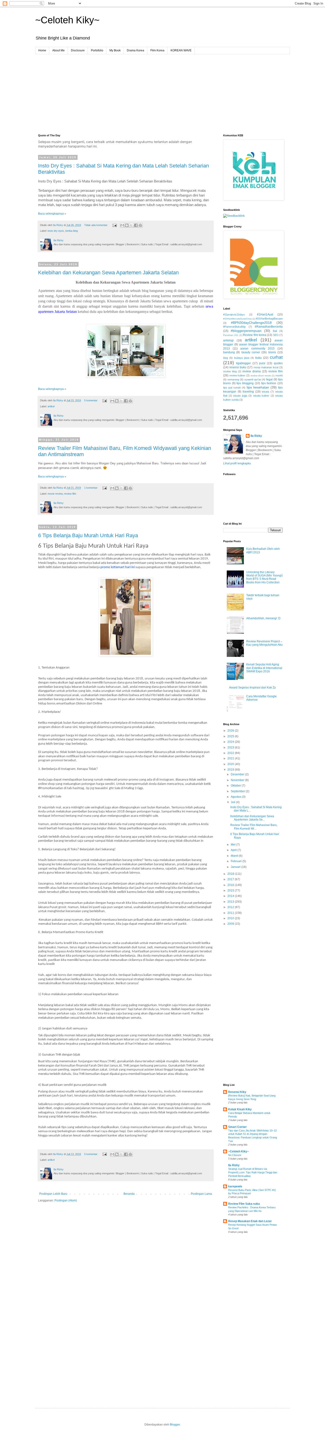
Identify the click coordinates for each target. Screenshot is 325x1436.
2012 (231, 907)
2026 (231, 730)
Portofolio (97, 50)
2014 (231, 896)
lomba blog (71, 230)
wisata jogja (240, 395)
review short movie (261, 375)
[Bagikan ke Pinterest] (140, 225)
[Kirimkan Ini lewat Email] (122, 225)
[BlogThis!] (126, 225)
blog (225, 357)
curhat (276, 357)
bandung (229, 352)
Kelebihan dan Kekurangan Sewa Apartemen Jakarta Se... (252, 818)
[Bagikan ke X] (131, 225)
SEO (276, 335)
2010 (231, 918)
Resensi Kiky (237, 1092)
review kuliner (237, 375)
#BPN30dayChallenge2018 (251, 323)
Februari (236, 861)
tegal (269, 379)
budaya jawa (241, 357)
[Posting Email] (114, 225)
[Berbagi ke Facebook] (135, 225)
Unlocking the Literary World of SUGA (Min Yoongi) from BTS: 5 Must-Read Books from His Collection (264, 577)
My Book (115, 50)
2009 (231, 923)
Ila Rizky (256, 436)
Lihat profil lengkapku (237, 463)
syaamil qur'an (252, 379)
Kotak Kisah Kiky (240, 1109)
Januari (236, 867)
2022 (231, 753)
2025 (231, 736)
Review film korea (254, 335)
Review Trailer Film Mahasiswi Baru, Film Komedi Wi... (253, 826)
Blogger (175, 1424)
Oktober (236, 785)
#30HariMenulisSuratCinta (237, 318)
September (238, 791)
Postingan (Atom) (65, 1200)
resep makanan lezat (266, 367)
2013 (231, 901)
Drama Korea (135, 50)
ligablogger (243, 363)
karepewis (235, 1186)
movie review (55, 493)
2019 (231, 769)
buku (258, 357)
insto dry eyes (56, 230)
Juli (233, 802)
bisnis (272, 352)
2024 (231, 741)
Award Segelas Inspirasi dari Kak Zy (252, 687)
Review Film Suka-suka (244, 1203)
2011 (231, 913)
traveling (248, 391)
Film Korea (157, 50)
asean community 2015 (257, 348)
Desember (238, 774)
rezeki (279, 375)
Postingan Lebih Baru (53, 1193)
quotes (278, 363)
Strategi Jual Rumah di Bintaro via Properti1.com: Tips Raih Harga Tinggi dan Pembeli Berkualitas (252, 1172)
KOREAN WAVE (181, 50)
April (234, 850)
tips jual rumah (232, 387)
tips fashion (268, 383)
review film (70, 493)
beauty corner (250, 352)
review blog (230, 371)
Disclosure (78, 50)
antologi (228, 340)
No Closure (234, 1155)
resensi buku (237, 367)
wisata (265, 391)
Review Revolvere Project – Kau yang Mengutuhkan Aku (264, 643)
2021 (231, 758)
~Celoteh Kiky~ (67, 20)
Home (42, 50)
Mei (233, 844)
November (238, 780)
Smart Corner (237, 1127)
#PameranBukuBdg (234, 326)
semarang (233, 379)
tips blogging (245, 383)
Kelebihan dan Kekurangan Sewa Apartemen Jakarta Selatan (108, 272)
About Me (58, 50)
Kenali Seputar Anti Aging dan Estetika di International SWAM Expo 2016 (264, 668)
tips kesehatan (258, 387)
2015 (231, 890)
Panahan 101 (230, 335)
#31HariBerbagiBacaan (269, 318)
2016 (231, 885)
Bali (275, 330)
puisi (262, 363)
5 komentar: (91, 400)
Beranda (129, 1193)
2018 (231, 873)
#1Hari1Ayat (265, 314)
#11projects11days (234, 314)
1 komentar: (91, 487)
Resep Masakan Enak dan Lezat (249, 1221)
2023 (231, 747)
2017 (231, 879)
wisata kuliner (261, 395)
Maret (235, 855)
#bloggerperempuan (246, 331)
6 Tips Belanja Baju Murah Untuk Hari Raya (88, 535)
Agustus (236, 796)
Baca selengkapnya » (52, 213)
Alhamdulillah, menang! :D (263, 618)
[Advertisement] (162, 90)
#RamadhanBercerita (269, 326)
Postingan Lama (201, 1193)
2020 (231, 764)
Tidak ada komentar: (96, 225)
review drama (251, 371)
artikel (51, 406)
